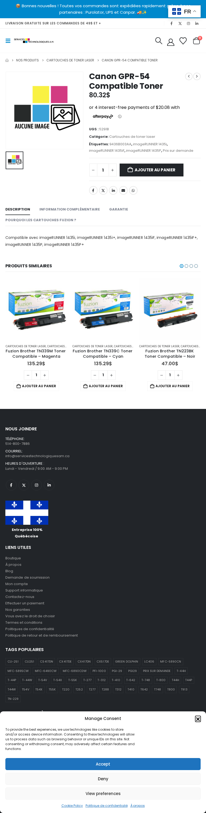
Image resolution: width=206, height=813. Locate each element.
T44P (188, 680)
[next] (197, 76)
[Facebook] (171, 23)
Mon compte (16, 583)
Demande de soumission (27, 577)
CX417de (65, 661)
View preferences (103, 793)
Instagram (36, 485)
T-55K (72, 680)
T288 (105, 689)
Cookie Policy (72, 805)
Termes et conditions (23, 622)
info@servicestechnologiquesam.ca (37, 456)
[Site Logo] (34, 40)
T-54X (57, 680)
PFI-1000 (99, 671)
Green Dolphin (126, 661)
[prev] (189, 76)
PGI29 (132, 671)
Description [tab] (17, 209)
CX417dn (84, 661)
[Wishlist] (183, 41)
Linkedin (49, 485)
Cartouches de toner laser (132, 136)
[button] (198, 718)
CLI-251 (13, 661)
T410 (130, 689)
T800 (171, 689)
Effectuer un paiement (24, 603)
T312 (118, 689)
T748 (157, 689)
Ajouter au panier (155, 170)
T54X (38, 689)
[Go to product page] (36, 309)
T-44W (27, 680)
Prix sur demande (178, 150)
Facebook (93, 190)
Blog (9, 571)
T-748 (145, 680)
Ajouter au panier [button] (39, 386)
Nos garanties (17, 609)
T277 (92, 689)
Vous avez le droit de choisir (30, 616)
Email (123, 190)
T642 (144, 689)
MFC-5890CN (170, 661)
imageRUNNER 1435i (150, 144)
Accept (103, 764)
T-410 (116, 680)
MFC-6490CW (46, 671)
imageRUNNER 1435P (143, 150)
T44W (12, 689)
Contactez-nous (19, 596)
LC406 (149, 661)
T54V (25, 689)
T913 (184, 689)
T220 (65, 689)
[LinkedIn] (196, 23)
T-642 (130, 680)
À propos (137, 805)
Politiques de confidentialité (29, 628)
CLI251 (29, 661)
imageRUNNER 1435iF (106, 150)
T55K (52, 689)
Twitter (103, 190)
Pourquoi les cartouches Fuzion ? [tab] (40, 220)
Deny (103, 779)
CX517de (103, 661)
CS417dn (46, 661)
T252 (79, 689)
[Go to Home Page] (7, 60)
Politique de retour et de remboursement (41, 635)
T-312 (101, 680)
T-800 (160, 680)
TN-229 (13, 699)
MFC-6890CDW (75, 671)
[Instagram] (188, 23)
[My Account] (170, 42)
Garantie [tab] (118, 209)
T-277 (87, 680)
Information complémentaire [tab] (69, 209)
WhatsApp (133, 190)
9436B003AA (120, 144)
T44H (175, 680)
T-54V (42, 680)
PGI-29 (117, 671)
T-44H (181, 671)
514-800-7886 (17, 443)
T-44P (12, 680)
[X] (179, 23)
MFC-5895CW (18, 671)
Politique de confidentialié (107, 805)
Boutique (13, 558)
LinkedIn (113, 190)
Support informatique (24, 590)
